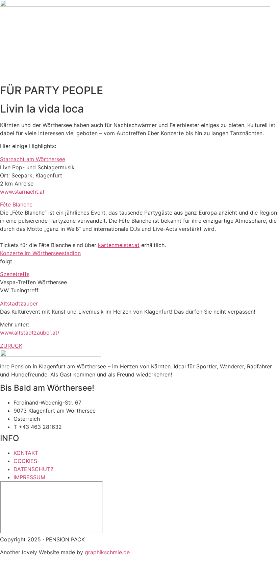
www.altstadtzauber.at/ (29, 332)
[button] (138, 159)
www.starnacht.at (22, 191)
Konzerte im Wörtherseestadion (40, 253)
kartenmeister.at (119, 245)
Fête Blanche (16, 204)
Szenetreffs (14, 274)
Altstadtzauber (19, 303)
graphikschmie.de (107, 552)
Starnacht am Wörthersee (32, 159)
